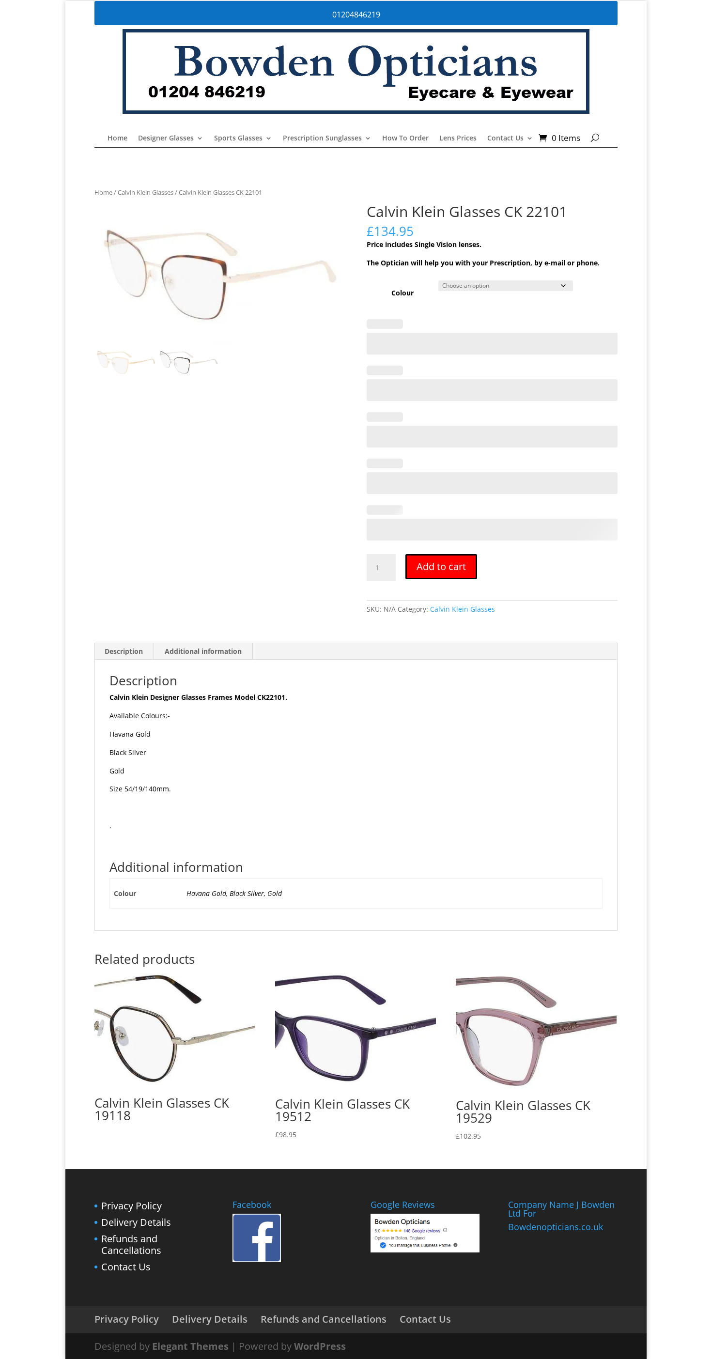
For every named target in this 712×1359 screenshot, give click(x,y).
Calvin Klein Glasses (145, 192)
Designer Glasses (166, 138)
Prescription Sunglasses (322, 138)
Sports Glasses (238, 138)
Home (117, 138)
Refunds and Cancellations (131, 1244)
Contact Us (505, 138)
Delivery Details (136, 1222)
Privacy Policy (131, 1205)
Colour (402, 292)
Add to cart (441, 566)
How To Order (405, 138)
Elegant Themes (190, 1346)
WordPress (320, 1346)
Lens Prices (458, 138)
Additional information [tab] (203, 651)
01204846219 (356, 14)
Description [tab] (124, 651)
